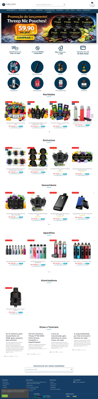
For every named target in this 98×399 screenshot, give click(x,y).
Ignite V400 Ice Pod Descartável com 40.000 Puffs (60, 214)
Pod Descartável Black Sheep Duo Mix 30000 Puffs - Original (82, 123)
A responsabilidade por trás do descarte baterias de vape (82, 336)
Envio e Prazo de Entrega (32, 387)
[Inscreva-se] (71, 369)
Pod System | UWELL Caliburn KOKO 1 (82, 261)
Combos (5, 385)
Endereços (53, 385)
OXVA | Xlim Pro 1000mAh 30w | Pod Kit (15, 261)
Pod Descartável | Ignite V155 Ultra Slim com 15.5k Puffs (15, 214)
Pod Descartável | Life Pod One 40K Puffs (38, 213)
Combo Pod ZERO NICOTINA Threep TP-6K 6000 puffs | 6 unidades (15, 123)
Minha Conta (53, 383)
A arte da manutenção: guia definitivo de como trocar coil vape (58, 337)
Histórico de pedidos (55, 389)
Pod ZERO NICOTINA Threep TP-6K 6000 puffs (60, 169)
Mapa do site (30, 390)
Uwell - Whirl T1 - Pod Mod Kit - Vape (38, 261)
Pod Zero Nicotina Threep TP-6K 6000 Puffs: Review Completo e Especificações (36, 338)
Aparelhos (49, 232)
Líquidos (5, 387)
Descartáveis (49, 185)
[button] (12, 10)
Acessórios (5, 382)
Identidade (53, 387)
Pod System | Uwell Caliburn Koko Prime (60, 262)
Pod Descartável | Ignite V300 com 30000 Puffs (82, 214)
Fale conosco (30, 385)
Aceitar (4, 395)
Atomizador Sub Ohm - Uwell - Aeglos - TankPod (15, 309)
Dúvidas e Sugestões (80, 382)
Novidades (49, 94)
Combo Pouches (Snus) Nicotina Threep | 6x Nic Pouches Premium (37, 169)
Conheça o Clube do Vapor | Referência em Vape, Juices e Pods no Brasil (36, 382)
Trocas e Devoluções (31, 388)
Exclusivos (49, 140)
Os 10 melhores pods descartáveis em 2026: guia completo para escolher (14, 337)
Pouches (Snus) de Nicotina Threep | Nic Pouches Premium (82, 169)
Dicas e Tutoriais (15, 356)
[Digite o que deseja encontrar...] (64, 4)
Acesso (52, 382)
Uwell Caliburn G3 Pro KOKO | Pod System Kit (38, 123)
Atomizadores (49, 280)
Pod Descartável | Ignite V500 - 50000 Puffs (60, 123)
